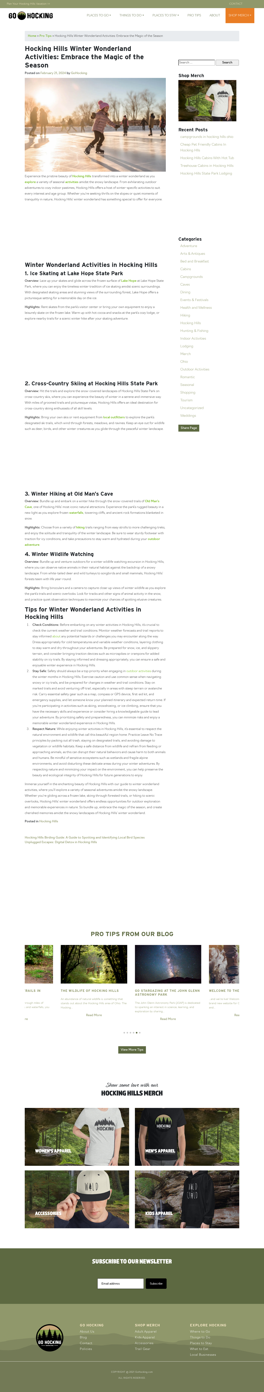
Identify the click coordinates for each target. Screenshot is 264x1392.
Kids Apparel (145, 1337)
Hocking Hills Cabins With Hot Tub (207, 158)
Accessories (144, 1343)
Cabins (185, 269)
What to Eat (199, 1349)
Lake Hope (128, 281)
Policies (86, 1349)
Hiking (185, 315)
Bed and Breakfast (194, 261)
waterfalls (76, 513)
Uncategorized (192, 408)
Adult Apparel (146, 1331)
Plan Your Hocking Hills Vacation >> (28, 4)
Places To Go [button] (98, 15)
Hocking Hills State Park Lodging (206, 173)
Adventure (188, 246)
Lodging (186, 346)
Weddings (188, 416)
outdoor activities (138, 671)
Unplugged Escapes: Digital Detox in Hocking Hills (61, 842)
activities (71, 182)
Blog (83, 1337)
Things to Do (200, 1337)
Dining (185, 292)
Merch (185, 354)
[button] (124, 1032)
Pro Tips (194, 15)
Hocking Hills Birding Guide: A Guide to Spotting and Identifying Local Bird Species (85, 837)
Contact (236, 4)
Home (32, 36)
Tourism (186, 400)
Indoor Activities (193, 339)
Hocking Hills (81, 176)
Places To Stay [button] (164, 15)
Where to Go (200, 1331)
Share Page (189, 428)
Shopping (187, 393)
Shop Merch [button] (239, 15)
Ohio (184, 362)
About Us (87, 1331)
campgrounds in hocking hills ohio (206, 137)
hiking (80, 527)
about (56, 636)
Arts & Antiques (192, 254)
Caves (185, 285)
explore (30, 182)
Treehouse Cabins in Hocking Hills (206, 166)
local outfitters (114, 417)
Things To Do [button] (130, 15)
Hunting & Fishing (194, 331)
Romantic (187, 377)
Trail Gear (143, 1349)
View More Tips (132, 1049)
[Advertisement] (95, 233)
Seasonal (187, 385)
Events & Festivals (194, 300)
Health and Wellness (196, 308)
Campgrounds (191, 277)
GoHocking (79, 73)
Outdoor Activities (194, 369)
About (214, 15)
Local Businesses (203, 1355)
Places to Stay (201, 1343)
